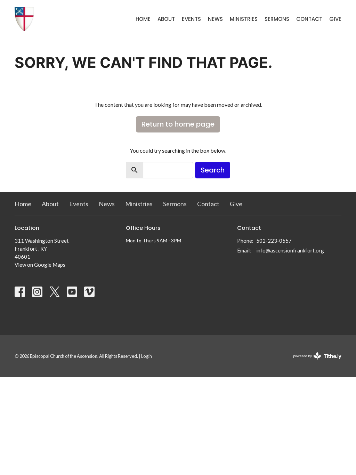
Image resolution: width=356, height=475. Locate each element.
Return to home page (178, 124)
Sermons (277, 19)
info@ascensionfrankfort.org (290, 250)
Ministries (244, 19)
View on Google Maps (40, 264)
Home (143, 19)
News (215, 19)
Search (213, 170)
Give (335, 19)
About (166, 19)
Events (191, 19)
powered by (313, 362)
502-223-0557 (274, 241)
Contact (309, 19)
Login (146, 356)
